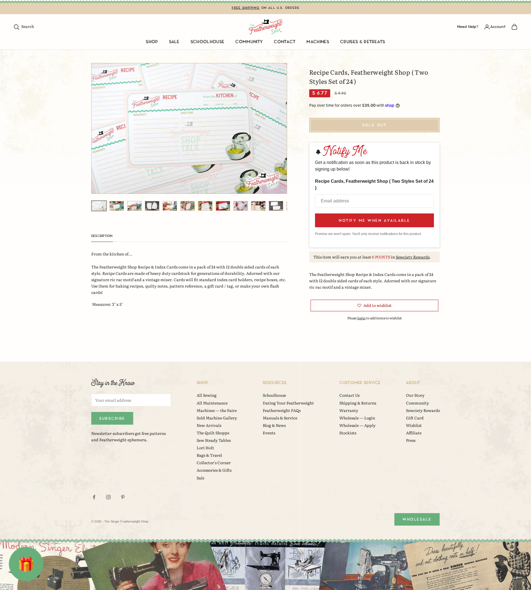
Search (23, 26)
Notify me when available (374, 220)
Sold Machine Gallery (217, 418)
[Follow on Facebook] (94, 497)
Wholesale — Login (357, 418)
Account (498, 26)
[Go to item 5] (170, 205)
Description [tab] (102, 235)
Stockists (347, 432)
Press (410, 440)
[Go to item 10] (258, 205)
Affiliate (413, 432)
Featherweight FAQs (282, 410)
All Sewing (207, 395)
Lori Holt (205, 447)
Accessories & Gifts (214, 470)
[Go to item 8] (223, 205)
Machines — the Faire (217, 410)
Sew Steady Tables (214, 440)
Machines (317, 42)
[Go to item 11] (276, 205)
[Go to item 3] (134, 205)
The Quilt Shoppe (213, 432)
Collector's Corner (214, 462)
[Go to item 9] (240, 205)
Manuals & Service (280, 418)
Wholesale (417, 519)
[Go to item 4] (152, 205)
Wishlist (414, 425)
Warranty (348, 410)
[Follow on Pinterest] (123, 497)
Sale (174, 42)
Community (249, 42)
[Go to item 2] (116, 205)
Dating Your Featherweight (288, 403)
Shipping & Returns (357, 403)
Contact (284, 42)
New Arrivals (209, 425)
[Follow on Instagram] (108, 497)
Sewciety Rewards (413, 257)
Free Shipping (246, 7)
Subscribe (112, 418)
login (361, 317)
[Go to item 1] (99, 205)
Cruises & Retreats (362, 42)
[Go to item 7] (205, 205)
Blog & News (274, 425)
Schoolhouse (208, 42)
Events (269, 432)
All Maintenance (212, 403)
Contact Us (349, 395)
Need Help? (467, 26)
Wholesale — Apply (357, 425)
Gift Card (415, 418)
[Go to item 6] (187, 205)
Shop (152, 42)
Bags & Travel (209, 455)
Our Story (415, 395)
